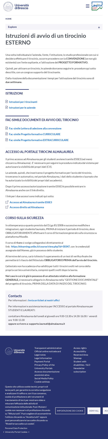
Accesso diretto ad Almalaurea (27, 207)
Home (8, 19)
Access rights (80, 348)
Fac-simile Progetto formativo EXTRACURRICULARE (38, 140)
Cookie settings (42, 381)
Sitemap (78, 358)
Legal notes (40, 354)
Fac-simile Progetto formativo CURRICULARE (34, 134)
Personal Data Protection (16, 428)
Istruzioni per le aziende (22, 107)
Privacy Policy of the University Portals (44, 366)
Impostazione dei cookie (70, 411)
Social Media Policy (44, 378)
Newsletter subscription (80, 370)
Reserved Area (81, 354)
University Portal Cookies (16, 432)
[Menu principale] (88, 6)
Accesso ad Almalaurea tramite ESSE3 (31, 202)
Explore (12, 26)
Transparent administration (48, 348)
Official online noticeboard (47, 351)
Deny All (94, 411)
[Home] (16, 6)
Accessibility (80, 351)
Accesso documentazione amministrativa (46, 373)
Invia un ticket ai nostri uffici (44, 300)
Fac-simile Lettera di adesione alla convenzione (35, 128)
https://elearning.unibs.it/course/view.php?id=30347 (40, 246)
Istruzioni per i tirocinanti (23, 101)
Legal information (43, 358)
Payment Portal (42, 361)
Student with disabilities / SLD (82, 363)
